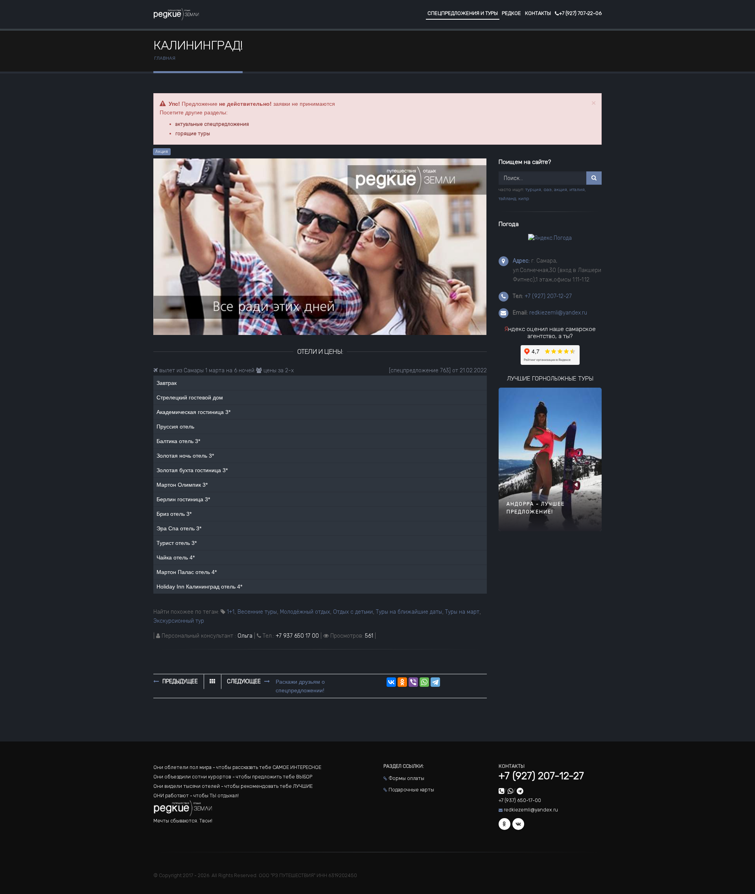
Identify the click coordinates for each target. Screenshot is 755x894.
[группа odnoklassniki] (504, 824)
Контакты (538, 13)
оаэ (547, 189)
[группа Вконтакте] (518, 824)
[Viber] (413, 682)
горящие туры (192, 133)
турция (533, 189)
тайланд (507, 198)
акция (560, 189)
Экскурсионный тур (178, 621)
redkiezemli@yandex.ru (558, 312)
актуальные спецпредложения (212, 124)
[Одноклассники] (402, 682)
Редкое (511, 13)
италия (577, 189)
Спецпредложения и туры (462, 13)
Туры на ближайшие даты (409, 612)
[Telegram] (435, 682)
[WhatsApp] (424, 682)
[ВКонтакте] (391, 682)
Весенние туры (257, 612)
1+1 (230, 612)
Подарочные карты (411, 790)
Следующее (244, 681)
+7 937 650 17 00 (297, 636)
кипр (523, 198)
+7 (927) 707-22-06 (580, 13)
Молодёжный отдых (305, 612)
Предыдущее (179, 681)
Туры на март (462, 612)
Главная (164, 58)
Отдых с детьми (353, 612)
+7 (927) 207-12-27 (548, 296)
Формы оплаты (406, 778)
